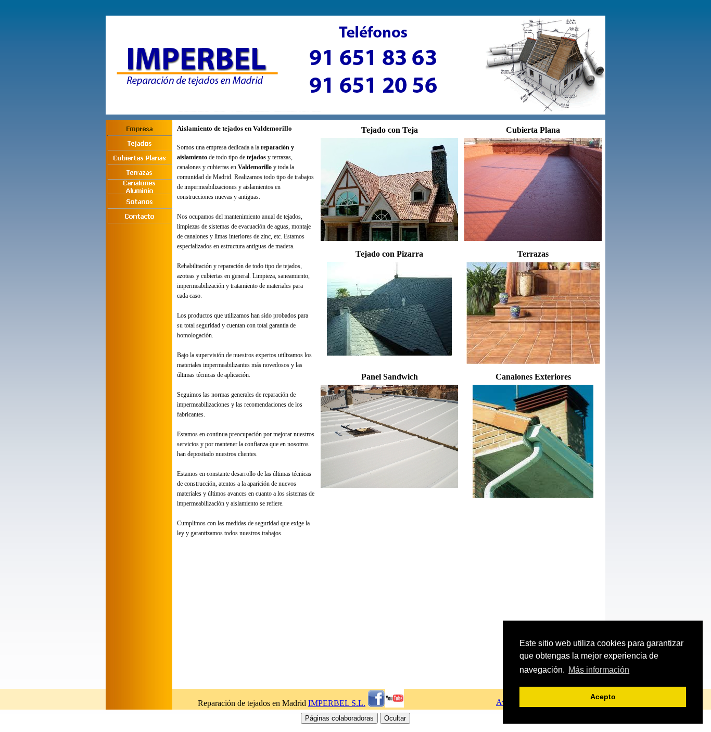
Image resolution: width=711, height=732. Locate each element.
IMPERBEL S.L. (336, 703)
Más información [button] (598, 669)
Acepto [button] (603, 696)
